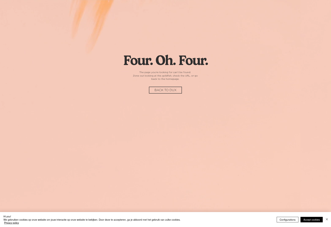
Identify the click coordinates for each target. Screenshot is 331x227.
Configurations (287, 219)
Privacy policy (11, 222)
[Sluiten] (327, 219)
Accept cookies (311, 219)
